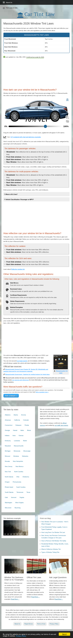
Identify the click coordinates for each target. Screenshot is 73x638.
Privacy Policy (21, 636)
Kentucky (8, 440)
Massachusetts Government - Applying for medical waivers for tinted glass (27, 374)
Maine (25, 440)
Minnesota (17, 451)
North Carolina (18, 471)
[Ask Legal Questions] (59, 566)
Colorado (26, 420)
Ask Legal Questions (58, 577)
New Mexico (19, 466)
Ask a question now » (42, 392)
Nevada (7, 461)
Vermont (13, 497)
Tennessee (20, 492)
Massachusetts (18, 446)
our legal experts (22, 361)
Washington (8, 502)
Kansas (21, 435)
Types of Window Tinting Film (50, 552)
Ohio (17, 477)
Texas (28, 492)
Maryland (8, 446)
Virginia (21, 497)
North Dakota (9, 477)
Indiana (7, 435)
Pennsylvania (17, 482)
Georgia (7, 430)
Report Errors (28, 624)
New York (8, 471)
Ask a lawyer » (11, 396)
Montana (16, 456)
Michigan (7, 451)
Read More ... (15, 599)
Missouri (7, 456)
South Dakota (9, 492)
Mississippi (26, 451)
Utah (6, 497)
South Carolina (20, 487)
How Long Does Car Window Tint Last (53, 532)
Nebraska (25, 456)
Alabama (7, 415)
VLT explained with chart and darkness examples (25, 137)
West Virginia (19, 502)
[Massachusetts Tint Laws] (61, 368)
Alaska (16, 415)
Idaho (22, 430)
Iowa (14, 435)
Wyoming (17, 508)
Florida (27, 425)
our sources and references (20, 380)
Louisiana (17, 440)
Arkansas (8, 420)
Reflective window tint (18, 269)
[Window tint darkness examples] (15, 535)
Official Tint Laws (34, 577)
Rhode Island (9, 487)
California (17, 420)
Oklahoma (26, 477)
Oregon (7, 482)
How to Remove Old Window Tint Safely (53, 541)
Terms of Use (41, 624)
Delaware (18, 425)
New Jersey (8, 466)
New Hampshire (18, 461)
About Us (17, 624)
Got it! (64, 634)
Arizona (23, 415)
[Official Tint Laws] (36, 566)
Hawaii (15, 430)
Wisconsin (8, 508)
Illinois (29, 430)
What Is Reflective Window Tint (51, 549)
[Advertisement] (36, 72)
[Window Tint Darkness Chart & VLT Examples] (14, 566)
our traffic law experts (61, 425)
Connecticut (8, 425)
